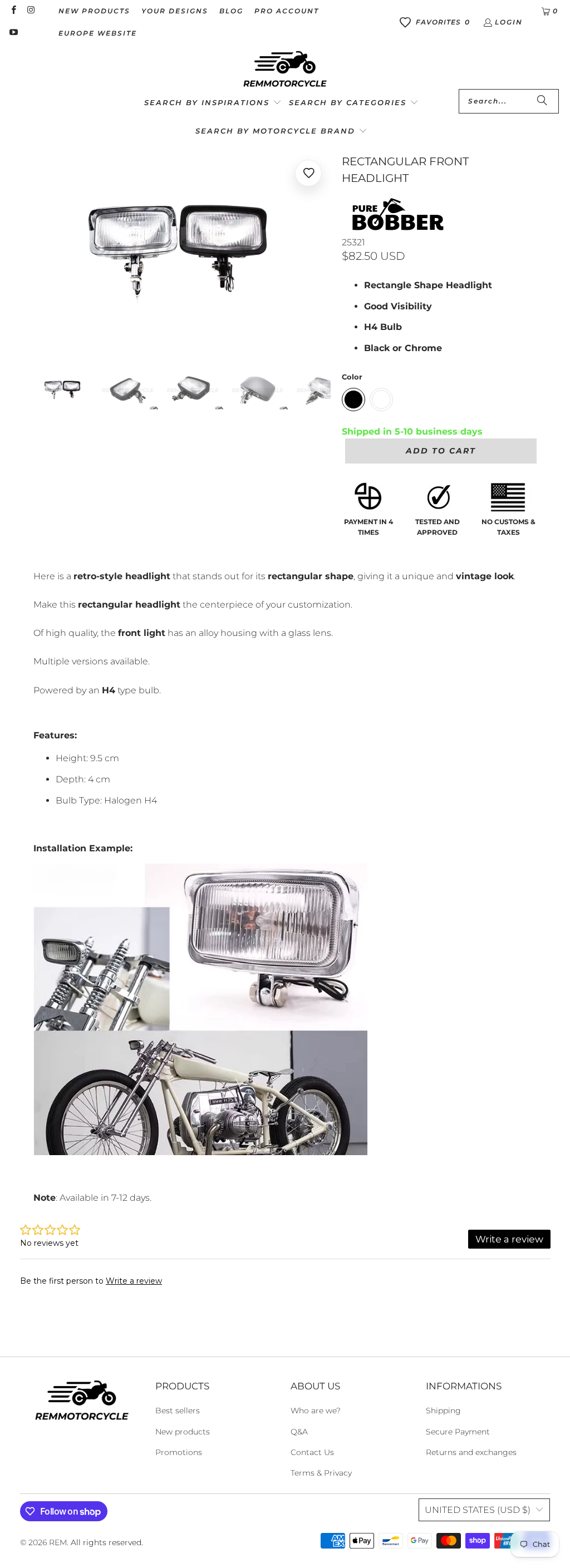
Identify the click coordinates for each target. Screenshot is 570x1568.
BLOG (231, 11)
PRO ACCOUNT (286, 11)
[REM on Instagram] (30, 11)
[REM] (285, 69)
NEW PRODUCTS (94, 11)
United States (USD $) (477, 1510)
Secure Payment (458, 1432)
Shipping (443, 1411)
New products (182, 1432)
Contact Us (312, 1452)
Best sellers (177, 1411)
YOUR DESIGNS (174, 11)
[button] (213, 103)
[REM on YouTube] (13, 33)
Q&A (299, 1432)
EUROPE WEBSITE (97, 33)
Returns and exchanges (471, 1452)
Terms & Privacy (321, 1473)
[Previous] (42, 252)
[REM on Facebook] (13, 11)
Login (509, 22)
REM (58, 1542)
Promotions (178, 1452)
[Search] (542, 101)
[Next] (322, 252)
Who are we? (316, 1411)
